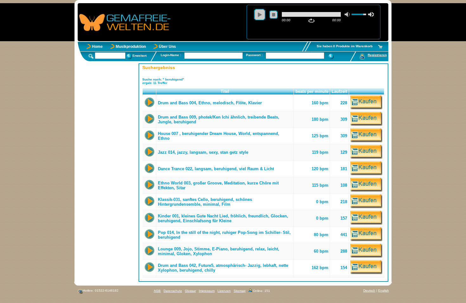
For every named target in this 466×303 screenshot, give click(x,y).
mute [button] (347, 14)
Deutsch (369, 290)
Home (97, 46)
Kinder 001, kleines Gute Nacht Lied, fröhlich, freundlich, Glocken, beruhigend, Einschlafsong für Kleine (223, 218)
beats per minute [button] (311, 91)
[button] (149, 91)
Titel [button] (225, 91)
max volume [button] (371, 14)
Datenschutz (173, 291)
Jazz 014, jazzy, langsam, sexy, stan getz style (203, 152)
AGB (157, 291)
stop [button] (273, 14)
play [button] (259, 14)
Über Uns (167, 46)
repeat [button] (311, 20)
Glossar (190, 291)
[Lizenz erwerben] (366, 108)
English (383, 290)
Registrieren (377, 55)
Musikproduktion (131, 46)
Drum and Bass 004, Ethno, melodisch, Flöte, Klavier (210, 102)
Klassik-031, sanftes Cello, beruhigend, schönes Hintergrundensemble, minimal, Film (205, 202)
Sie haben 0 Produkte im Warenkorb (344, 46)
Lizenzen (224, 291)
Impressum (207, 291)
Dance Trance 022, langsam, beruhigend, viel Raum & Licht (216, 168)
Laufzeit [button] (339, 91)
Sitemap (240, 291)
